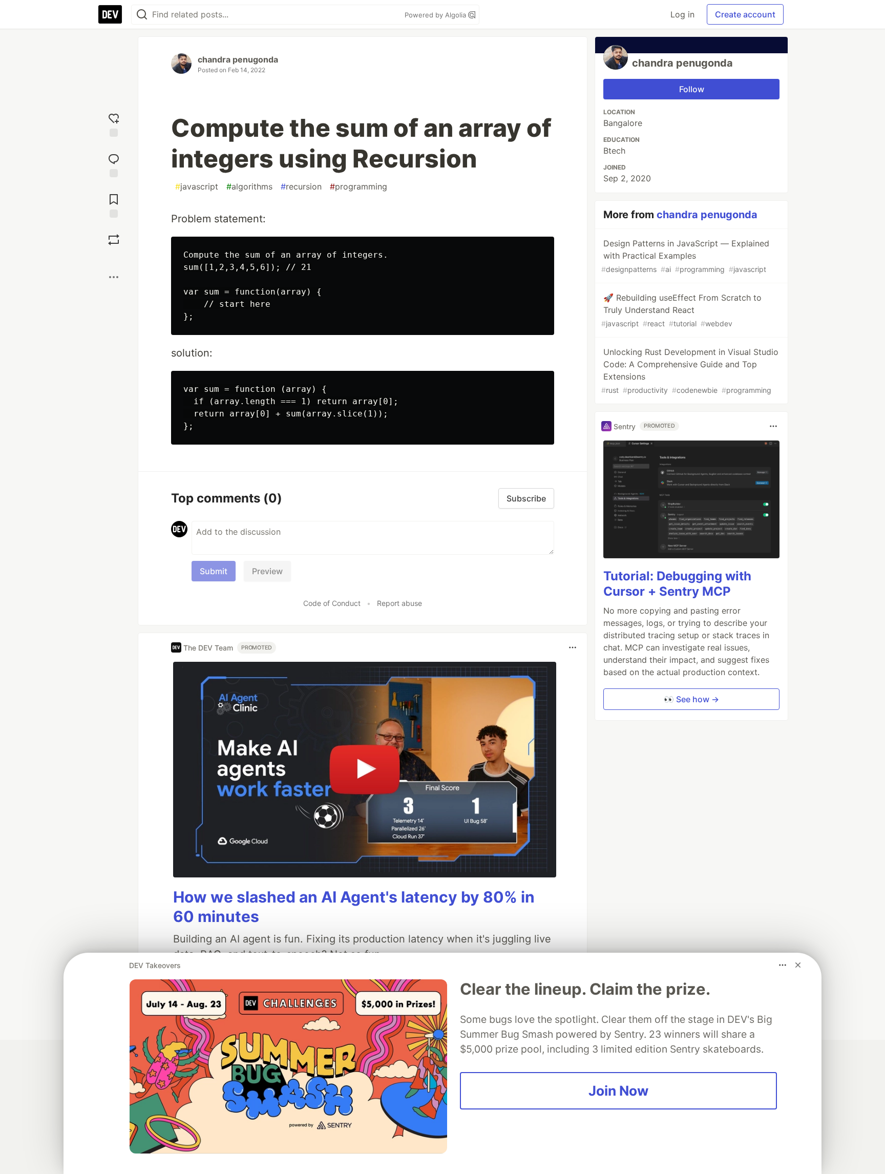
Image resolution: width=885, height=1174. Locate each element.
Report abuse (399, 603)
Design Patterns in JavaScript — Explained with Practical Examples (685, 256)
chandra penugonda (238, 59)
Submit (213, 571)
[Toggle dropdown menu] (572, 647)
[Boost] (113, 239)
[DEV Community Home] (110, 14)
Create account (745, 14)
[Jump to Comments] (113, 164)
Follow (691, 89)
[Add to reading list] (113, 204)
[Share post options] (113, 277)
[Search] (142, 14)
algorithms (249, 186)
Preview (267, 571)
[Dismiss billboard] (798, 965)
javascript (196, 186)
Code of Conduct (332, 603)
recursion (301, 186)
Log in (682, 14)
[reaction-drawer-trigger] (113, 124)
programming (358, 186)
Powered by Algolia (436, 15)
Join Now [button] (618, 1090)
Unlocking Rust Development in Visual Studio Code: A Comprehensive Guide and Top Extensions (689, 370)
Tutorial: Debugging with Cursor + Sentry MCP (677, 584)
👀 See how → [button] (691, 699)
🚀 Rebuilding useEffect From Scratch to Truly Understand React (681, 310)
